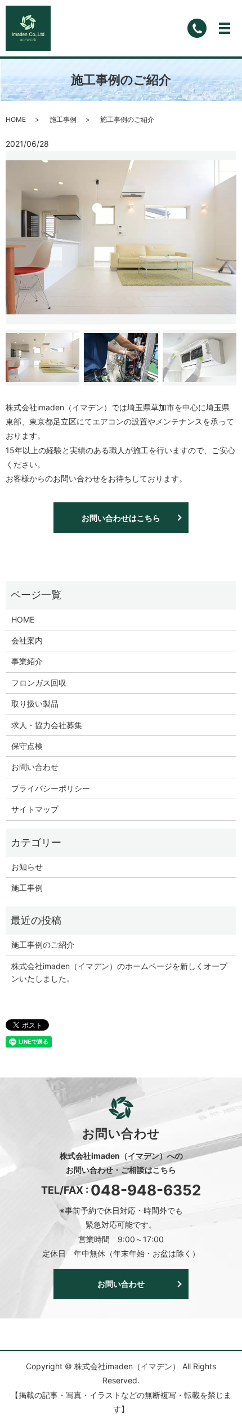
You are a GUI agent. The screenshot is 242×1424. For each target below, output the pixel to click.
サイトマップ (35, 809)
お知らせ (27, 866)
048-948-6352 (146, 1190)
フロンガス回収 (38, 682)
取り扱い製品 (35, 703)
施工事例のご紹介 (42, 944)
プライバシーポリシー (50, 788)
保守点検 (27, 746)
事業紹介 (27, 661)
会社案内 (27, 640)
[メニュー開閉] (224, 28)
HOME (16, 119)
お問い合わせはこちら (121, 518)
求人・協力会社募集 (46, 725)
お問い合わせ (35, 767)
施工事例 (63, 119)
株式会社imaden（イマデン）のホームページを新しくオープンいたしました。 (119, 972)
